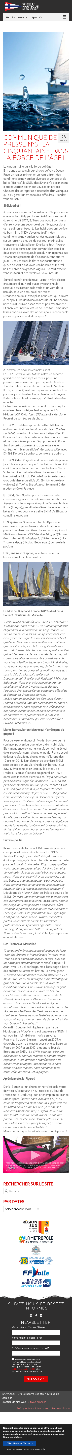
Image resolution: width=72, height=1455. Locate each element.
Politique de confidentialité (32, 1408)
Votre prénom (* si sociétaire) (28, 1327)
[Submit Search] (5, 1191)
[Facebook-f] (36, 1315)
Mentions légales (60, 1408)
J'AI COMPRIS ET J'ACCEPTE (20, 1443)
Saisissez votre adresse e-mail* (30, 1348)
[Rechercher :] (22, 1191)
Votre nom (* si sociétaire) (27, 1337)
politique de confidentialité (23, 1369)
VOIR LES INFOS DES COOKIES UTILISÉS (26, 1449)
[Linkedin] (41, 1315)
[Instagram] (31, 1315)
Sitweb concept (37, 1401)
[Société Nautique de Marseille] (37, 6)
